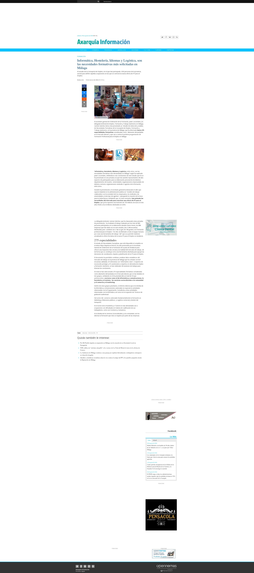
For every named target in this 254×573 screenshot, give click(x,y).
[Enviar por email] (84, 102)
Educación (91, 333)
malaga (84, 333)
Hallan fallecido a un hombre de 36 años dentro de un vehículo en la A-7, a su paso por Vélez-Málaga (160, 447)
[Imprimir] (84, 105)
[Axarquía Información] (103, 41)
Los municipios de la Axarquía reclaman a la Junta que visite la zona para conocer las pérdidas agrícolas (161, 457)
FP (97, 333)
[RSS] (177, 37)
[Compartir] (84, 86)
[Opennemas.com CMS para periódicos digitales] (167, 568)
